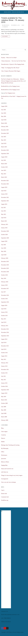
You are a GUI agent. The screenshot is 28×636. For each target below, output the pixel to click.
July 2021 (3, 207)
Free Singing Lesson (15, 86)
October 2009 (4, 403)
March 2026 (4, 123)
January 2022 (4, 194)
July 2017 (3, 292)
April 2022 (3, 190)
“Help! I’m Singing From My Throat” (10, 67)
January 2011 (4, 383)
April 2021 (3, 217)
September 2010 (5, 389)
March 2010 (4, 400)
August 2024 (4, 157)
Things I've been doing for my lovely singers (11, 475)
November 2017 (5, 288)
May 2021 (3, 214)
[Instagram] (7, 628)
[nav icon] (26, 5)
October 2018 (4, 275)
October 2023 (4, 167)
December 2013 (5, 346)
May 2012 (3, 359)
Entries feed (4, 493)
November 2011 (5, 369)
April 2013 (3, 349)
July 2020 (3, 244)
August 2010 (4, 393)
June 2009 (3, 406)
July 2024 (3, 160)
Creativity (3, 435)
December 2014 (5, 329)
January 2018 (4, 285)
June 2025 (3, 136)
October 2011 (4, 373)
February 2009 (4, 420)
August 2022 (4, 187)
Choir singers (4, 431)
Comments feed (5, 497)
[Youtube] (5, 628)
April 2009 (3, 413)
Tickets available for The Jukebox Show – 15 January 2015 (12, 20)
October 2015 (4, 315)
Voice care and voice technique (8, 482)
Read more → (5, 36)
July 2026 (3, 109)
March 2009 (4, 416)
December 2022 (5, 180)
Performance (4, 455)
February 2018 (4, 281)
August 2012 (4, 356)
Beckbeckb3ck (5, 25)
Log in (2, 490)
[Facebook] (2, 628)
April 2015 (3, 322)
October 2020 (4, 234)
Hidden (3, 441)
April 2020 (3, 254)
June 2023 (3, 170)
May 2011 (3, 379)
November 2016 (5, 295)
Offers (2, 451)
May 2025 (3, 140)
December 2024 (5, 150)
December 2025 (5, 130)
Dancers (3, 438)
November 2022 (5, 184)
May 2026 (3, 116)
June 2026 (3, 113)
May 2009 (3, 410)
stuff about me (4, 472)
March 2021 (4, 221)
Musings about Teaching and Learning (10, 445)
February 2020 (4, 258)
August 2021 (4, 204)
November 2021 (5, 197)
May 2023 (3, 173)
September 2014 (5, 335)
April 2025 (3, 143)
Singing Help (4, 465)
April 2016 (3, 308)
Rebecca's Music (5, 462)
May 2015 (3, 319)
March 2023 (4, 177)
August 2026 (4, 106)
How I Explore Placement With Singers (10, 71)
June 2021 (3, 211)
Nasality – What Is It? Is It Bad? (9, 57)
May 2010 (3, 396)
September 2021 (5, 200)
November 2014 (5, 332)
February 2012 (4, 362)
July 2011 (3, 376)
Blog (22, 25)
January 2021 (4, 227)
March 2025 (4, 146)
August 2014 (4, 339)
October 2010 (4, 386)
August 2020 (4, 241)
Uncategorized (4, 478)
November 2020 (5, 231)
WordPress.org (4, 500)
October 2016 (4, 298)
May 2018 (3, 278)
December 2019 (5, 261)
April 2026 (3, 119)
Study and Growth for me (7, 468)
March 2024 (4, 163)
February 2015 (4, 325)
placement (3, 458)
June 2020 (3, 248)
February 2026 (4, 126)
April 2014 (3, 342)
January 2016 (4, 312)
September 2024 (5, 153)
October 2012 (4, 352)
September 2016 (5, 302)
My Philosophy (4, 448)
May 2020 (3, 251)
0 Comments (5, 26)
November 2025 (5, 133)
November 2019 (5, 265)
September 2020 (5, 238)
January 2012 (4, 366)
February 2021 (4, 224)
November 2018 (5, 271)
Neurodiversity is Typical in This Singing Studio (12, 64)
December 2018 (5, 268)
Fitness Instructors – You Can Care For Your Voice (13, 61)
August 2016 (4, 305)
